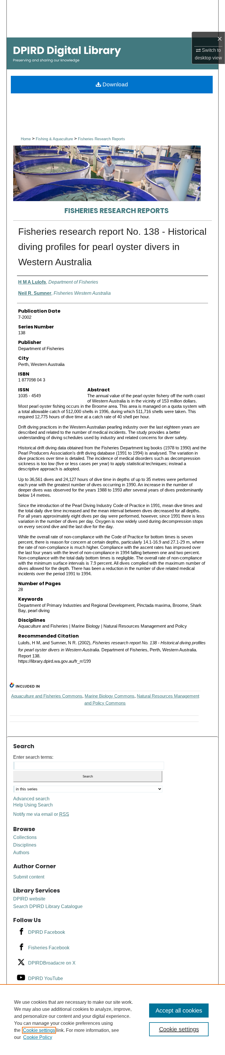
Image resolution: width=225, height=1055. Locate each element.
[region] (112, 1019)
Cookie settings (39, 1030)
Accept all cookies (179, 1010)
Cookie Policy (37, 1037)
